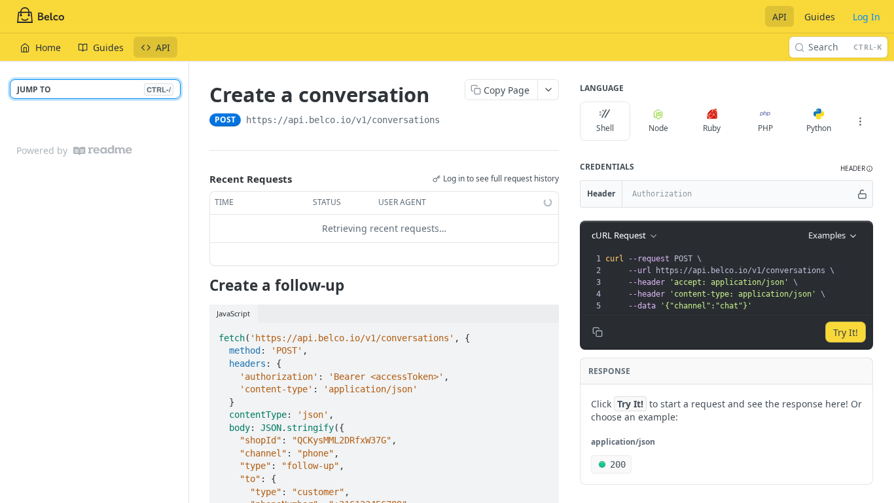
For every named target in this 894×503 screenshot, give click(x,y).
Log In (866, 16)
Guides (819, 16)
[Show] (862, 194)
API (779, 16)
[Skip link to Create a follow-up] (200, 285)
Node (658, 128)
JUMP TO (94, 89)
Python (818, 128)
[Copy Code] (543, 334)
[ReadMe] (102, 150)
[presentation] (737, 282)
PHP (765, 128)
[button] (856, 169)
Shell (605, 128)
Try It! (845, 332)
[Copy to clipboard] (453, 121)
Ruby (712, 128)
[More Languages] (860, 121)
